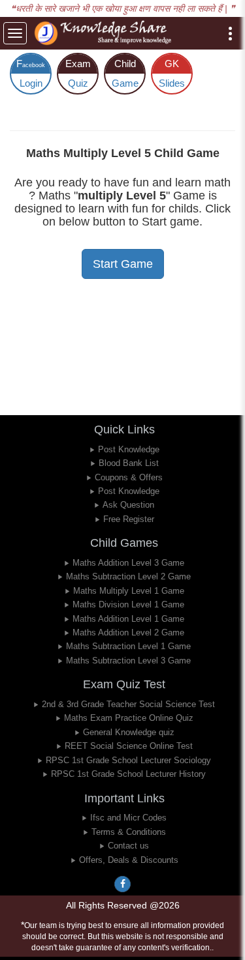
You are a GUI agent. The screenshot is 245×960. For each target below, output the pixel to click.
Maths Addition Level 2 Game (128, 632)
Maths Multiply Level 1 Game (128, 591)
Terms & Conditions (128, 832)
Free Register (128, 519)
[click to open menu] (230, 33)
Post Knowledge (128, 449)
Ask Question (128, 505)
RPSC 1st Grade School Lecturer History (128, 774)
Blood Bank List (129, 463)
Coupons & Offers (129, 477)
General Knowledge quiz (128, 732)
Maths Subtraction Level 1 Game (128, 646)
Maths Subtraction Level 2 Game (128, 576)
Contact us (128, 846)
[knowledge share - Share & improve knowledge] (105, 33)
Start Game (123, 263)
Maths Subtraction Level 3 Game (128, 660)
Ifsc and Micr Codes (128, 817)
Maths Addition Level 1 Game (128, 619)
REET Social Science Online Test (129, 746)
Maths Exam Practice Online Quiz (128, 718)
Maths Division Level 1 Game (128, 604)
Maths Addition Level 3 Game (128, 563)
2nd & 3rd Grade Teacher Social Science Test (128, 704)
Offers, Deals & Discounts (128, 860)
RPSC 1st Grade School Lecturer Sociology (128, 760)
